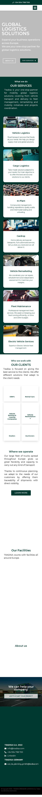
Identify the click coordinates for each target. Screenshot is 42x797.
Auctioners (29, 436)
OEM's (12, 397)
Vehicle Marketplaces (30, 416)
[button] (35, 8)
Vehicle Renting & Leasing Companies (12, 416)
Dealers (12, 436)
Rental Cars (30, 397)
